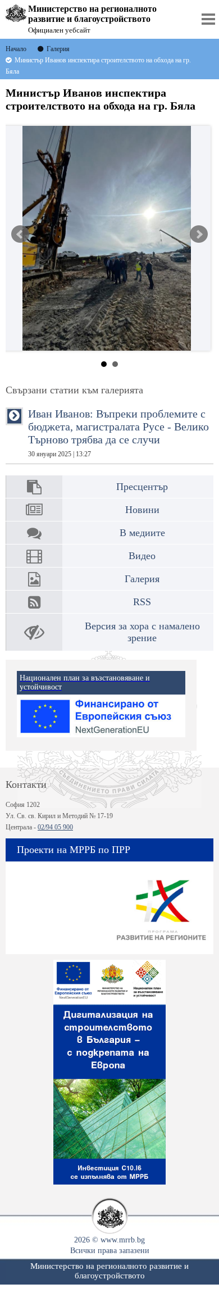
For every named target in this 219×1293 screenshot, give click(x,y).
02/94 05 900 (55, 827)
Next (199, 234)
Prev (20, 234)
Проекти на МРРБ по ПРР (73, 849)
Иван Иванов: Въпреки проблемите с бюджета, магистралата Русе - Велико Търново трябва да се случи (118, 432)
